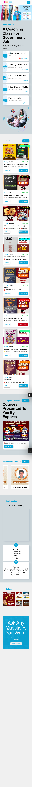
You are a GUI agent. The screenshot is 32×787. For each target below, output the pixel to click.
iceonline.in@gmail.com (16, 558)
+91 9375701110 (16, 554)
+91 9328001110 (16, 552)
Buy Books (24, 103)
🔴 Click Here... (23, 58)
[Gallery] (16, 12)
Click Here (25, 80)
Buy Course (24, 69)
